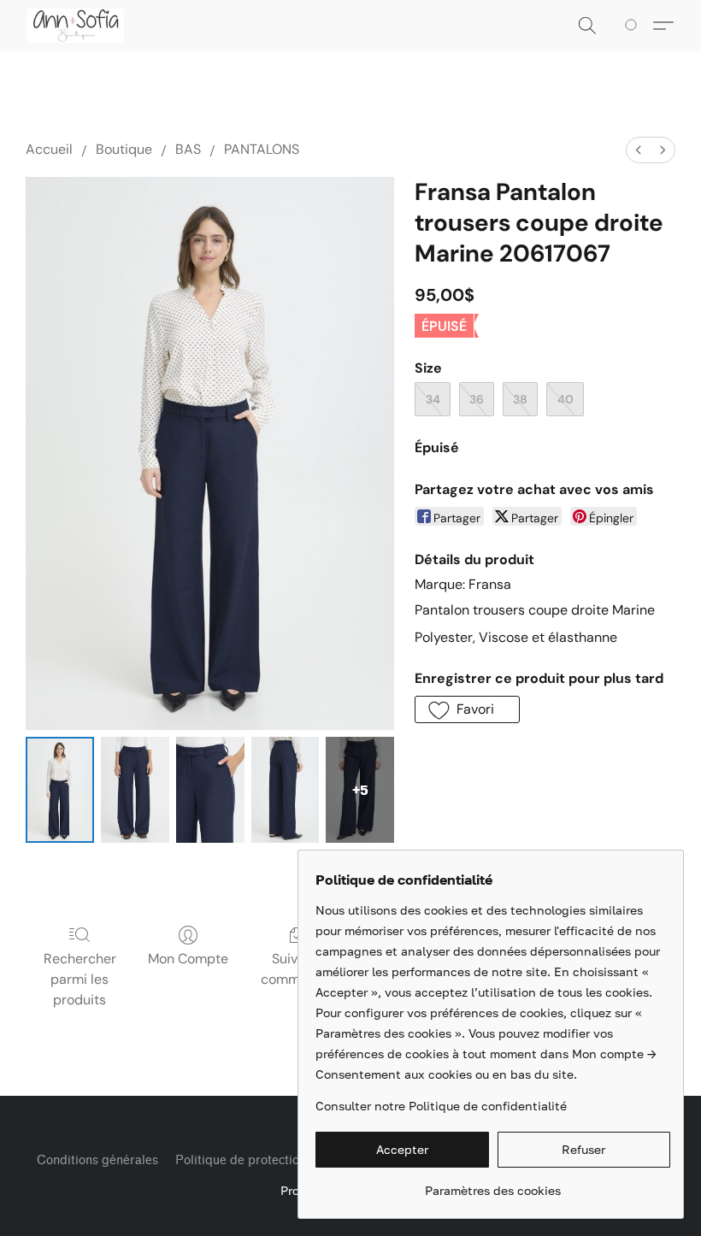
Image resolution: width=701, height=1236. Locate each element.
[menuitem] (639, 150)
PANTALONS (261, 149)
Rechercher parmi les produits (80, 979)
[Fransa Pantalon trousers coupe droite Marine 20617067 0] (60, 790)
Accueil (49, 149)
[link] (492, 1184)
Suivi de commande (296, 969)
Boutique (124, 149)
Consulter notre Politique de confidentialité (441, 1105)
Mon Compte (188, 959)
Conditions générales (97, 1160)
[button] (75, 26)
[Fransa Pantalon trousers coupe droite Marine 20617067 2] (210, 790)
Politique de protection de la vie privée (286, 1160)
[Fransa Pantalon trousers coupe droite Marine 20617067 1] (135, 790)
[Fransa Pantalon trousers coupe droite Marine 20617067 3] (285, 790)
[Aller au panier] (633, 25)
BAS (188, 149)
